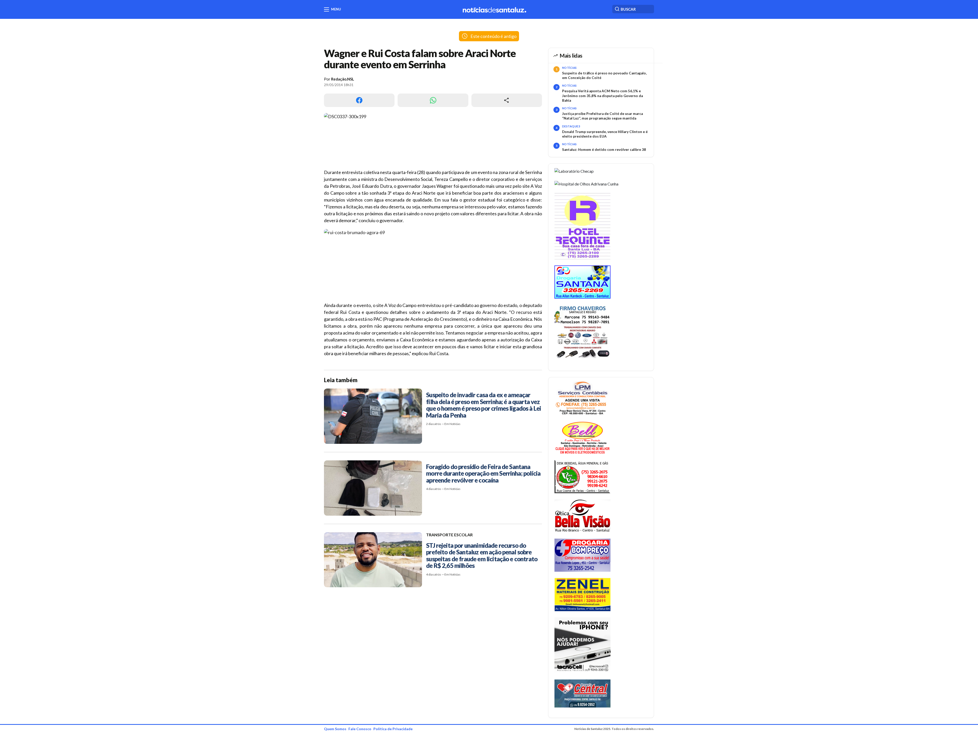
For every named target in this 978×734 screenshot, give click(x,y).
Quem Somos (335, 729)
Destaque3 (571, 126)
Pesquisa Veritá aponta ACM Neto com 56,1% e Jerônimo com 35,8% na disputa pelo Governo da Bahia (602, 95)
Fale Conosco (359, 729)
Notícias (569, 67)
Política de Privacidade (393, 729)
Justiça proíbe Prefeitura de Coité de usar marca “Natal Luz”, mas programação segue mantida (602, 116)
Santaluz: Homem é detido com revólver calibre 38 (604, 150)
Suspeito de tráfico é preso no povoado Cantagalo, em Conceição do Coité (604, 75)
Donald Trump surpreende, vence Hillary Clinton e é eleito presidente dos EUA (605, 134)
